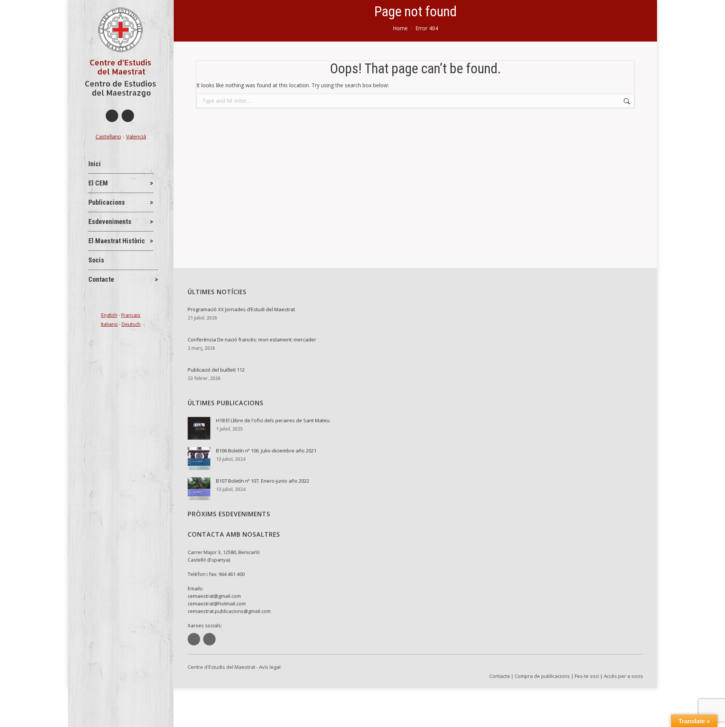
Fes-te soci (587, 676)
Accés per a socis (623, 676)
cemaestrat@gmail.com (214, 596)
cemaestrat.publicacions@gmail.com (229, 611)
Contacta (499, 676)
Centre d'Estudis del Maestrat (221, 667)
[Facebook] (112, 116)
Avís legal (270, 667)
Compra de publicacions (542, 676)
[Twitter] (128, 116)
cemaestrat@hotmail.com (217, 603)
